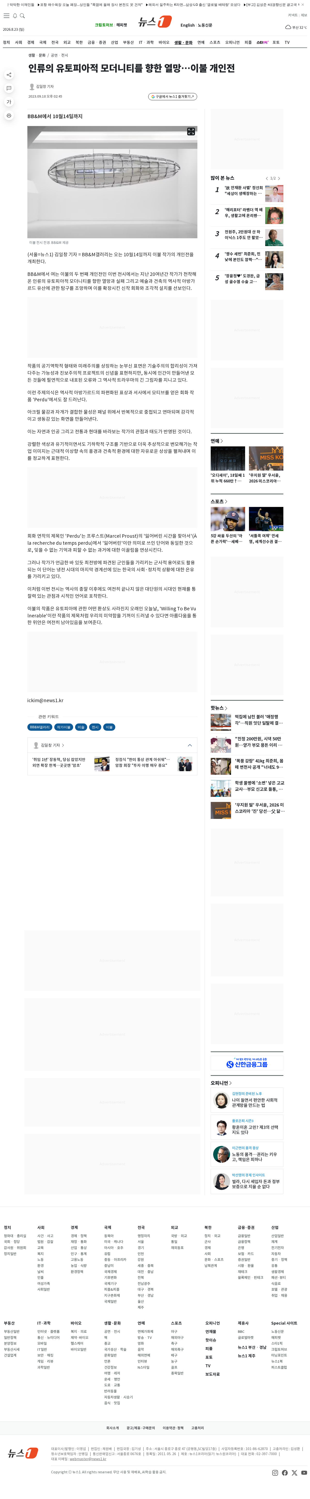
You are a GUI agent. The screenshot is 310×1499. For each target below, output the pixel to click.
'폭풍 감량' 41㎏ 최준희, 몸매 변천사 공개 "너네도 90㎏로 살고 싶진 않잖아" (259, 767)
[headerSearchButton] (22, 15)
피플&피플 (111, 1289)
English (188, 25)
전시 (95, 727)
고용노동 (77, 1260)
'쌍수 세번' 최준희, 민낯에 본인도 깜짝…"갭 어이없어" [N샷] (243, 259)
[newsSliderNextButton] (279, 178)
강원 (141, 1260)
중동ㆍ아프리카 (115, 1260)
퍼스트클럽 (279, 1367)
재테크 (242, 1272)
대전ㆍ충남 (146, 1272)
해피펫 (121, 25)
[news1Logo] (23, 1452)
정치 (7, 1227)
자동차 (276, 1254)
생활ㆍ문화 (37, 55)
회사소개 (112, 1428)
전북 (141, 1277)
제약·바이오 (79, 1338)
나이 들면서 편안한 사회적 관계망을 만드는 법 (255, 1102)
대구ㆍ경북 (146, 1289)
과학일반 (43, 1367)
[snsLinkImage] (275, 1472)
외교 (174, 1227)
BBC (241, 1331)
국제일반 (110, 1301)
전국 (141, 1227)
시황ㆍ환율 (246, 1266)
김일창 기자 (45, 86)
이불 (109, 727)
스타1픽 (277, 1343)
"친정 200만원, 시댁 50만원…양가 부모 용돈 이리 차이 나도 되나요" (258, 745)
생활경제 (277, 1272)
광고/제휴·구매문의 (141, 1428)
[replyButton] (9, 88)
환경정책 (77, 1272)
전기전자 (277, 1248)
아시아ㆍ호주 (113, 1248)
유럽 (107, 1254)
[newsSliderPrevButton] (267, 178)
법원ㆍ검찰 (45, 1242)
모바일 (42, 1343)
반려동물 (110, 1391)
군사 (207, 1242)
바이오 (76, 1323)
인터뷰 (142, 1361)
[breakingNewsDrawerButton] (15, 15)
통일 (174, 1242)
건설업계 (10, 1355)
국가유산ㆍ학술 (115, 1349)
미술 (81, 727)
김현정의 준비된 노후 (247, 1093)
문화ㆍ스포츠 (214, 1260)
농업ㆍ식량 (79, 1266)
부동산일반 (12, 1331)
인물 (40, 1277)
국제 (107, 1227)
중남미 (109, 1266)
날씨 (40, 1272)
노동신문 (205, 25)
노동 (40, 1260)
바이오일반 (78, 1349)
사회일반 (43, 1289)
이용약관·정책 (173, 1428)
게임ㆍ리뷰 (45, 1361)
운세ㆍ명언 (112, 1379)
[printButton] (9, 115)
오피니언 (219, 1083)
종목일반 (177, 1373)
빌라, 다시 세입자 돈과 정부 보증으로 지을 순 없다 (256, 1184)
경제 (74, 1227)
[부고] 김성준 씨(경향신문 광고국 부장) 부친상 (256, 4)
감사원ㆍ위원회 (15, 1248)
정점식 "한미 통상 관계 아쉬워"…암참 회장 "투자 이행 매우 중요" (142, 762)
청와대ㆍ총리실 (15, 1236)
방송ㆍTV (145, 1338)
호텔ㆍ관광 (279, 1289)
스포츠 (217, 501)
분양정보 (10, 1343)
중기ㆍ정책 (279, 1260)
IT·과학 (44, 1323)
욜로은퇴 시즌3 (243, 1120)
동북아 (109, 1236)
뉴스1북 (277, 1361)
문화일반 (110, 1355)
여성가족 (43, 1284)
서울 (141, 1242)
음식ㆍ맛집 (112, 1403)
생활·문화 (112, 1323)
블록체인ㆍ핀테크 (250, 1277)
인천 (141, 1254)
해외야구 (177, 1338)
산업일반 (277, 1236)
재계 (274, 1242)
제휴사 (243, 1323)
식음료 (276, 1284)
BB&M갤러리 (40, 727)
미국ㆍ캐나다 (113, 1242)
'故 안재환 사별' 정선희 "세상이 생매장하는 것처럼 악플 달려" (244, 193)
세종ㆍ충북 (146, 1266)
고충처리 (197, 1428)
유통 (274, 1266)
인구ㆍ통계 (79, 1254)
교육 (40, 1248)
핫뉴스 (217, 707)
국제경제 (110, 1272)
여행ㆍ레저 (112, 1373)
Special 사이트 (284, 1323)
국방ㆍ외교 (179, 1236)
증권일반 (244, 1260)
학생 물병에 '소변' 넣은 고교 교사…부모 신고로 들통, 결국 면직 (259, 789)
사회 (41, 1227)
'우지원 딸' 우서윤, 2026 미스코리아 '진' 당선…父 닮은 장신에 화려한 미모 (259, 811)
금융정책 (244, 1242)
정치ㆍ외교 (212, 1236)
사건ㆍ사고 (45, 1236)
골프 (174, 1367)
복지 (40, 1254)
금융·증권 (246, 1227)
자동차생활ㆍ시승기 (118, 1397)
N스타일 (143, 1367)
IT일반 (42, 1349)
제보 (304, 15)
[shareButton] (9, 74)
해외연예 (144, 1355)
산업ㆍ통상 (79, 1248)
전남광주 (144, 1284)
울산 (141, 1301)
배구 (174, 1355)
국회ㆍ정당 (12, 1242)
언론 (107, 1361)
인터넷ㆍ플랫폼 (48, 1331)
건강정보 (110, 1367)
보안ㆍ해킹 (45, 1355)
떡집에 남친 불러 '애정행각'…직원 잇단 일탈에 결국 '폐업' (258, 723)
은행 (241, 1248)
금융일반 (244, 1236)
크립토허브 (104, 25)
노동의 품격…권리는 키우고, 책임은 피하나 (254, 1157)
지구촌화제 (112, 1295)
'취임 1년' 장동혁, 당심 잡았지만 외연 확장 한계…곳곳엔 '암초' (58, 762)
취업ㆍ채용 (279, 1295)
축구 (174, 1343)
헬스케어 (77, 1343)
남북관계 (210, 1266)
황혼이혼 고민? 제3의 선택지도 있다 (255, 1130)
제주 (141, 1307)
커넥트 (293, 15)
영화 (141, 1343)
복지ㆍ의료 (79, 1331)
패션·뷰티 (278, 1277)
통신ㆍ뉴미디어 (48, 1338)
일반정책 (10, 1338)
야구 (174, 1331)
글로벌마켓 (246, 1338)
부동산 (9, 1323)
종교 (107, 1343)
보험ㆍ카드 (246, 1254)
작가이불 (63, 727)
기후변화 (110, 1277)
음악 (141, 1349)
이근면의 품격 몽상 (245, 1148)
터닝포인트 (279, 1355)
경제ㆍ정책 (79, 1236)
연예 (215, 440)
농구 (174, 1361)
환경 (40, 1266)
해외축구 (177, 1349)
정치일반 (10, 1254)
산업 (275, 1227)
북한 (208, 1227)
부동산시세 (12, 1349)
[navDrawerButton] (6, 16)
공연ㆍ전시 (112, 1331)
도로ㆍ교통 (112, 1385)
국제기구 (110, 1284)
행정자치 (144, 1236)
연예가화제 (145, 1331)
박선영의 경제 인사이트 (248, 1175)
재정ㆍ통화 (79, 1242)
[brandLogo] (155, 21)
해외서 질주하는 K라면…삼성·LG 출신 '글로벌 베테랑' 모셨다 (169, 4)
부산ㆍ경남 (146, 1295)
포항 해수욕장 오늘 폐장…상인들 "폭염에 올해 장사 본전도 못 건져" (66, 4)
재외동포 (177, 1248)
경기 (141, 1248)
